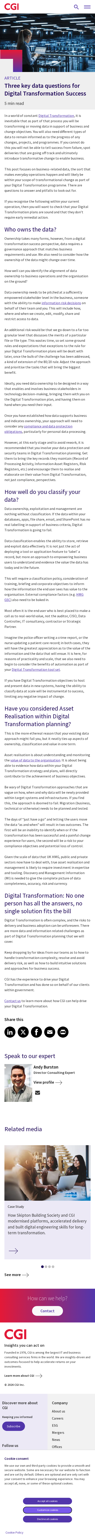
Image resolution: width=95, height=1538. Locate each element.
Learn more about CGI (19, 1376)
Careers (57, 1418)
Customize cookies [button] (47, 1510)
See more (12, 1274)
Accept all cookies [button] (47, 1501)
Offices (57, 1446)
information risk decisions (61, 303)
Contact (47, 1310)
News (56, 1439)
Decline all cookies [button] (47, 1519)
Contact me (37, 1092)
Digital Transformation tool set (36, 669)
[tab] (42, 1267)
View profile (44, 1082)
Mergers (58, 1432)
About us (58, 1411)
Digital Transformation (56, 115)
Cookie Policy (14, 1532)
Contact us (12, 1001)
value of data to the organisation (35, 760)
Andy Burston (46, 1067)
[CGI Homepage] (11, 6)
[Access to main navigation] (87, 7)
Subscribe (13, 1426)
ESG (55, 1425)
